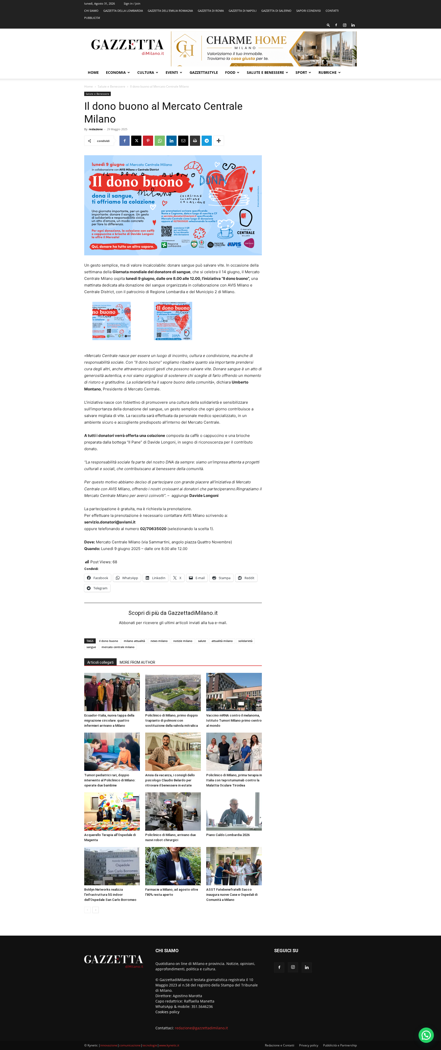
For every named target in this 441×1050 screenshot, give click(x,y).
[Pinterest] (148, 141)
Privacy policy (308, 1045)
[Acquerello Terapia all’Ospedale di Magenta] (112, 811)
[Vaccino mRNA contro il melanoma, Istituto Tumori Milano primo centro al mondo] (234, 692)
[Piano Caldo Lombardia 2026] (234, 811)
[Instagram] (344, 25)
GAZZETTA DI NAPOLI (242, 11)
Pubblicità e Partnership (340, 1045)
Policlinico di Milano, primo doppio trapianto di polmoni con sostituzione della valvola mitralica (171, 720)
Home (93, 72)
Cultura (145, 72)
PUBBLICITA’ (92, 18)
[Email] (183, 141)
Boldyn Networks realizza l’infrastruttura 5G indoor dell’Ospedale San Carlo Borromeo (110, 895)
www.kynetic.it (169, 1045)
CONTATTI (332, 11)
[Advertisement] (315, 129)
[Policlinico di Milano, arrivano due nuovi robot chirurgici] (173, 811)
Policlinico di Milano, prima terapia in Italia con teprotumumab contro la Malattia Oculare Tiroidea (234, 780)
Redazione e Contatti (279, 1045)
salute (202, 641)
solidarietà (245, 641)
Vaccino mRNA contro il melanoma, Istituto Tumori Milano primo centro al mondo (234, 720)
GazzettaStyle (204, 72)
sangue (91, 647)
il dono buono (108, 641)
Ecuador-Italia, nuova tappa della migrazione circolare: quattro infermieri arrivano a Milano (109, 720)
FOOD (230, 72)
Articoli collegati (100, 662)
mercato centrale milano (118, 647)
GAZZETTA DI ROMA (211, 11)
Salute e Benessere (265, 72)
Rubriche (327, 72)
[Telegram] (207, 141)
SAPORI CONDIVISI (308, 11)
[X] (136, 141)
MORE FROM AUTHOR (137, 662)
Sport (301, 72)
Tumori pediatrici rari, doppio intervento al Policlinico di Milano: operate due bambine (109, 780)
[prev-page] (87, 910)
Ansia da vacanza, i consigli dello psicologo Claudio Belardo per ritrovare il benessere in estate (170, 780)
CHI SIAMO (91, 11)
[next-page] (95, 910)
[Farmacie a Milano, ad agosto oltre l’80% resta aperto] (173, 866)
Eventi (172, 72)
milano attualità (134, 641)
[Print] (195, 141)
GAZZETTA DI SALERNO (276, 11)
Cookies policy (167, 1011)
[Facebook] (336, 25)
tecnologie (149, 1045)
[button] (328, 25)
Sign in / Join (132, 3)
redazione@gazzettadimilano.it (201, 1027)
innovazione (108, 1045)
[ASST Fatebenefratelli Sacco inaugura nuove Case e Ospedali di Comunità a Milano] (234, 866)
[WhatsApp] (160, 141)
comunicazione (130, 1045)
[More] (218, 141)
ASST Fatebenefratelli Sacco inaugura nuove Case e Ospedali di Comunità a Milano (232, 895)
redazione (96, 129)
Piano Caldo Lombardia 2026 (228, 835)
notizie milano (182, 641)
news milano (159, 641)
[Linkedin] (353, 25)
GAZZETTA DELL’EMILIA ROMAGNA (170, 11)
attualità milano (222, 641)
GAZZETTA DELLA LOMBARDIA (123, 11)
